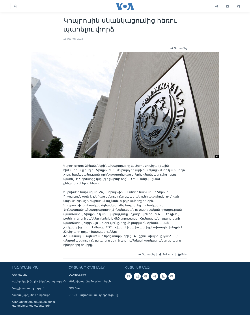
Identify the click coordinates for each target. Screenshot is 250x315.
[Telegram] (216, 6)
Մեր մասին (19, 274)
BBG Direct (75, 288)
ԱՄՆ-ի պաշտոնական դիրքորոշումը (93, 295)
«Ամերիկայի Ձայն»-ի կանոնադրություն (39, 281)
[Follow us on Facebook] (128, 276)
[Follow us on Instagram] (137, 276)
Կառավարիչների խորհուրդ (31, 295)
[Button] (178, 48)
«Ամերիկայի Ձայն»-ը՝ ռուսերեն (90, 281)
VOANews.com (77, 274)
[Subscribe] (171, 276)
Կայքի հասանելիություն (28, 288)
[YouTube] (227, 6)
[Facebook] (238, 6)
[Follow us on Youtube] (145, 276)
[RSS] (163, 276)
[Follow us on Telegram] (154, 276)
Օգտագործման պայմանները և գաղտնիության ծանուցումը (33, 303)
